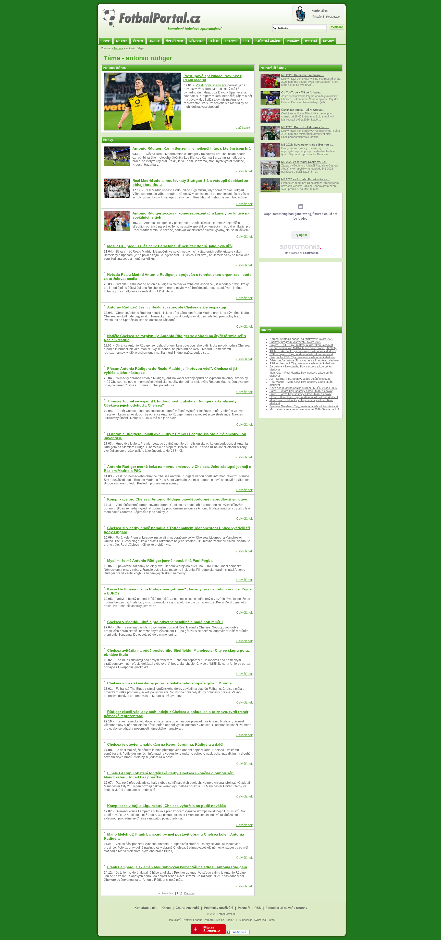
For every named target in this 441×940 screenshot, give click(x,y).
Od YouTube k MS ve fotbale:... (301, 92)
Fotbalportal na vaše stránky (286, 908)
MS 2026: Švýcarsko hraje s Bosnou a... (307, 144)
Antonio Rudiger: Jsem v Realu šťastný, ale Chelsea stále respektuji (166, 307)
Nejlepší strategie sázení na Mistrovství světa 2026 (301, 338)
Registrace (333, 16)
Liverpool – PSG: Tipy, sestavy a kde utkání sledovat (302, 357)
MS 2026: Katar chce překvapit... (302, 75)
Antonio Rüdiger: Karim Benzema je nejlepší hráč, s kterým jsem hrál (192, 148)
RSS (257, 908)
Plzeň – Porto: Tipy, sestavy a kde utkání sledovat (301, 394)
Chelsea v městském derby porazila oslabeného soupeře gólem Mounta (169, 683)
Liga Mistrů (174, 919)
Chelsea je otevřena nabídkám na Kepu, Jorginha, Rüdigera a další (165, 744)
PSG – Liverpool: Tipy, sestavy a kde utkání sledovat (302, 363)
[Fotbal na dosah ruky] (156, 26)
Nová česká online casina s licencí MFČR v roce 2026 (303, 387)
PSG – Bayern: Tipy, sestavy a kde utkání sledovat (301, 354)
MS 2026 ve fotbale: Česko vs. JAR (304, 161)
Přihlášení (318, 16)
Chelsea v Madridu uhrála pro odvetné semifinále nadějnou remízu (165, 622)
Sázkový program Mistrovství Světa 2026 (295, 341)
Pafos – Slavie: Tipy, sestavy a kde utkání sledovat (301, 390)
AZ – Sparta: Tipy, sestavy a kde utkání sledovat (300, 378)
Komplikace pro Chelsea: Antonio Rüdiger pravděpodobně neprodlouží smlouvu (177, 499)
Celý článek (243, 127)
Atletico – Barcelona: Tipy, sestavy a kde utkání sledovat (304, 360)
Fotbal (271, 919)
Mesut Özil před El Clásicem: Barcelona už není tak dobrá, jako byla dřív (169, 246)
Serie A (230, 919)
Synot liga (260, 919)
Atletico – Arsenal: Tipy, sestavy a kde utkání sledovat (303, 351)
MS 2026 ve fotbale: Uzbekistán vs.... (305, 179)
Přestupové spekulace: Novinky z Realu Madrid (212, 78)
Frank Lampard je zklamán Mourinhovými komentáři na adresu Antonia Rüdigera (177, 867)
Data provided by (300, 253)
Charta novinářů (187, 908)
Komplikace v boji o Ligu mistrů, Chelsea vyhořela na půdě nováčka (166, 806)
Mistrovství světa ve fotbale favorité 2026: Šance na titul (304, 409)
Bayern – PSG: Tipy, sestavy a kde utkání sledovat (301, 345)
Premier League (192, 919)
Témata (118, 48)
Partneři (244, 908)
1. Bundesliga (244, 919)
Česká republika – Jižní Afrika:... (302, 109)
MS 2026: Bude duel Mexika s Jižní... (305, 127)
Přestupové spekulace (211, 85)
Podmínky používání (218, 908)
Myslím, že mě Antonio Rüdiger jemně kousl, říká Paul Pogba (160, 560)
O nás (166, 908)
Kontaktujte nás (145, 908)
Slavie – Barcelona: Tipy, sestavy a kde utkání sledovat (304, 397)
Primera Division (214, 919)
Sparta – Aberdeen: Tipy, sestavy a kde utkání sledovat (304, 406)
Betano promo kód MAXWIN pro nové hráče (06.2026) (303, 348)
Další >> (189, 893)
